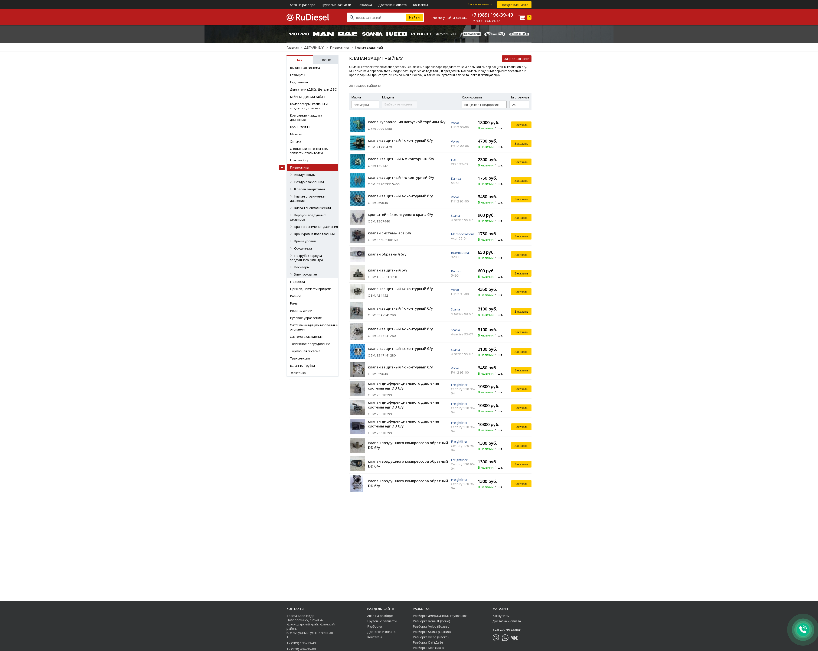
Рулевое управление (306, 318)
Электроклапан (305, 274)
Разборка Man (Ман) (428, 647)
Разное (295, 296)
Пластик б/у (299, 160)
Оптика (295, 141)
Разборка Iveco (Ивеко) (431, 637)
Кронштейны (300, 127)
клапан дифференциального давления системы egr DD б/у (403, 386)
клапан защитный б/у (387, 270)
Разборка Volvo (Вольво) (432, 626)
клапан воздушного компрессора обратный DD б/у (408, 445)
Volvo (455, 123)
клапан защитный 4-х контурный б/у (401, 158)
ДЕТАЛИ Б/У (314, 47)
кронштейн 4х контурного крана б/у (400, 214)
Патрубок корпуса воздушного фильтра (306, 257)
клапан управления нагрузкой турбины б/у (406, 121)
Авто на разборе (302, 5)
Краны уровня (305, 241)
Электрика (298, 373)
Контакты (420, 5)
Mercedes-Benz (463, 234)
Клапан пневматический (312, 208)
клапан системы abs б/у (389, 233)
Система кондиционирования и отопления (314, 327)
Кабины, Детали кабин (307, 96)
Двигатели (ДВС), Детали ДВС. (313, 89)
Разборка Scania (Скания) (432, 631)
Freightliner (459, 385)
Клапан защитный (309, 189)
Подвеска (297, 281)
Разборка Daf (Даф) (428, 642)
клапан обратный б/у (387, 254)
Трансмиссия (300, 358)
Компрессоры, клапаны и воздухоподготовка (309, 106)
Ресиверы (302, 267)
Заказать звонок (480, 4)
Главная (293, 47)
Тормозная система (305, 351)
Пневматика (340, 47)
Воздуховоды (304, 174)
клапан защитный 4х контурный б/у (400, 140)
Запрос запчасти (516, 58)
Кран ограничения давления (316, 226)
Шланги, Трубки (302, 365)
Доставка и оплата (392, 5)
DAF (454, 160)
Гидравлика (299, 82)
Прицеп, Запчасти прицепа (310, 289)
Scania (455, 215)
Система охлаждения (306, 336)
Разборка (364, 5)
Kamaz (456, 178)
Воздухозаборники (309, 182)
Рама (294, 303)
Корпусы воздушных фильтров (308, 217)
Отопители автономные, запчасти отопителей (309, 150)
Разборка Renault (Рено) (431, 621)
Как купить (501, 615)
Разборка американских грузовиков (440, 615)
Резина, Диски (301, 310)
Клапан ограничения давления (307, 198)
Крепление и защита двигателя (306, 117)
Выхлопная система (305, 67)
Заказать (521, 125)
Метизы (296, 134)
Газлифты (297, 75)
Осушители (303, 248)
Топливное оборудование (310, 344)
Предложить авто (514, 5)
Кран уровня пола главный (314, 234)
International (460, 252)
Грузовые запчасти (336, 5)
